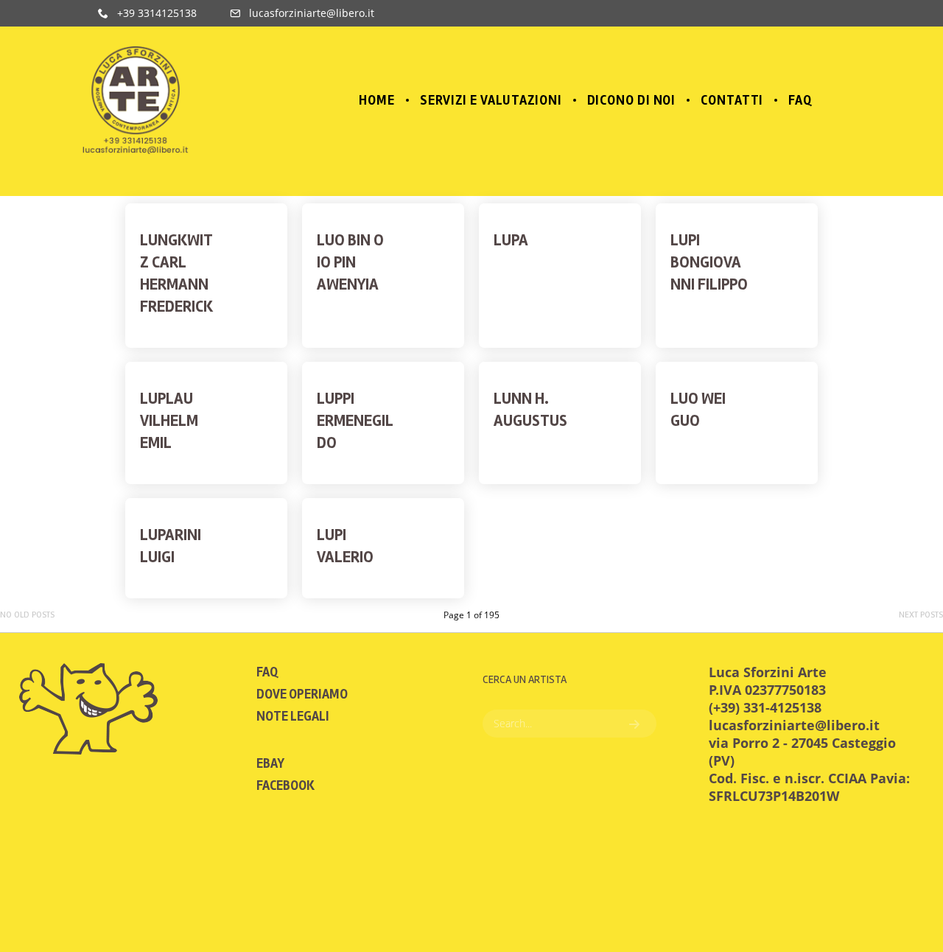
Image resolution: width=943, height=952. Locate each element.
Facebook (285, 785)
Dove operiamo (302, 694)
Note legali (292, 716)
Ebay (270, 763)
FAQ (267, 672)
